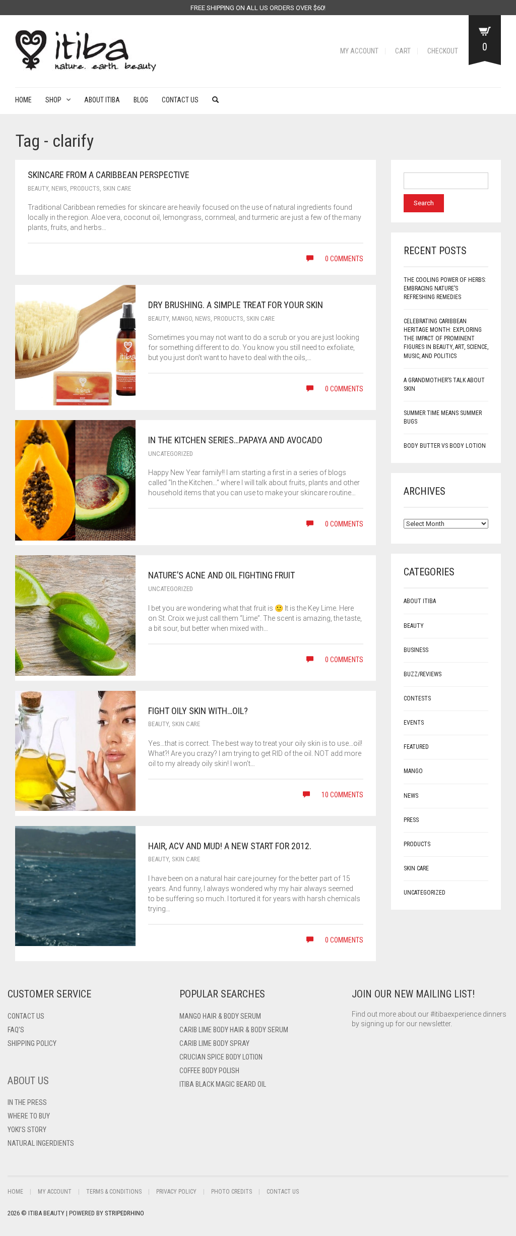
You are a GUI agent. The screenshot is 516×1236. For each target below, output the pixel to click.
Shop (53, 100)
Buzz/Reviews (422, 674)
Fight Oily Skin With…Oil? (198, 710)
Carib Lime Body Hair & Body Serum (233, 1030)
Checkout (442, 51)
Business (416, 650)
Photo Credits (231, 1191)
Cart (403, 51)
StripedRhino (124, 1213)
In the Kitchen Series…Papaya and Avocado (235, 440)
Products (85, 188)
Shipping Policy (32, 1043)
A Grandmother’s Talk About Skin (444, 384)
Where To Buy (29, 1116)
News (59, 188)
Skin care (117, 188)
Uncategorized (170, 453)
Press (411, 819)
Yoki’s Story (27, 1130)
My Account (359, 51)
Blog (141, 100)
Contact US (26, 1016)
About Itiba (102, 100)
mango (182, 318)
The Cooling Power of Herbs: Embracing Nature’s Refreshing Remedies (445, 288)
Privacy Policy (176, 1191)
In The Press (27, 1102)
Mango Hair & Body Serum (220, 1016)
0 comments (343, 259)
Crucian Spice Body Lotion (221, 1057)
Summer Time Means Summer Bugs (443, 417)
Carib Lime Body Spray (214, 1043)
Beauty (38, 188)
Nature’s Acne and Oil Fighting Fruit (221, 575)
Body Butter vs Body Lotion (445, 445)
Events (414, 722)
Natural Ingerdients (41, 1143)
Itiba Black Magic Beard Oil (222, 1084)
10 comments (341, 795)
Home (23, 100)
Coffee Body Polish (209, 1071)
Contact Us (180, 100)
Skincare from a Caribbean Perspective (108, 174)
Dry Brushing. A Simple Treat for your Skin (235, 305)
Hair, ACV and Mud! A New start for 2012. (229, 846)
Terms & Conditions (114, 1191)
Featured (416, 746)
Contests (417, 698)
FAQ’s (16, 1030)
